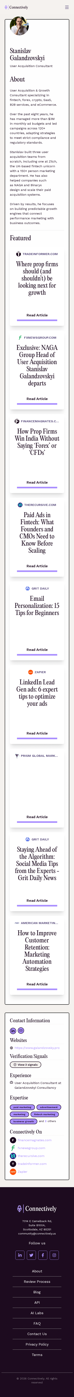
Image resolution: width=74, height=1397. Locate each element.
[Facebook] (42, 1255)
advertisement (49, 1107)
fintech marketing (44, 1114)
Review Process (37, 1281)
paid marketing (22, 1107)
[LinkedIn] (19, 1255)
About (37, 1271)
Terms (37, 1355)
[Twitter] (31, 1255)
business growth (23, 1121)
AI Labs (37, 1313)
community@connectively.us (37, 1233)
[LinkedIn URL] (13, 1031)
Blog (37, 1292)
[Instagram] (54, 1255)
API (37, 1302)
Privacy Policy (37, 1344)
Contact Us (37, 1334)
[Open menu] (67, 7)
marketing (19, 1114)
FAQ (37, 1323)
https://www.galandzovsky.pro (37, 1048)
